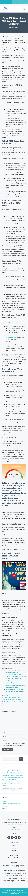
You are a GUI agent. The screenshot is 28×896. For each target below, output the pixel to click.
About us (14, 845)
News (14, 853)
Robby (17, 27)
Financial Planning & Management (11, 803)
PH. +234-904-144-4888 (20, 2)
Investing (4, 808)
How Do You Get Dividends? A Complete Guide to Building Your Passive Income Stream (13, 783)
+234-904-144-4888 (14, 829)
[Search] (21, 759)
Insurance (4, 806)
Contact (14, 848)
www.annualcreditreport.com (16, 328)
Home (14, 850)
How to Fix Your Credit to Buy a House (12, 775)
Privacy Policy (14, 855)
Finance (6, 695)
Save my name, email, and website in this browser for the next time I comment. (14, 744)
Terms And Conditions (14, 857)
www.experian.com (11, 337)
